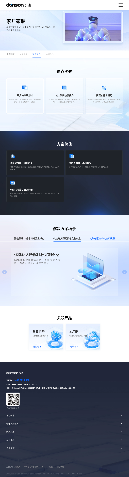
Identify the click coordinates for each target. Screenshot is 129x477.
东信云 (18, 467)
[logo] (18, 5)
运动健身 (24, 54)
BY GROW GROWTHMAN (71, 474)
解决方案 (10, 432)
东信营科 (60, 467)
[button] (4, 272)
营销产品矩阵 (12, 424)
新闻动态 (10, 440)
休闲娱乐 (50, 54)
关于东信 (10, 448)
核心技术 (10, 415)
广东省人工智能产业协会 (33, 467)
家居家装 (37, 54)
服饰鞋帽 (10, 54)
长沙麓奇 (50, 467)
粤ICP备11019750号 (51, 474)
